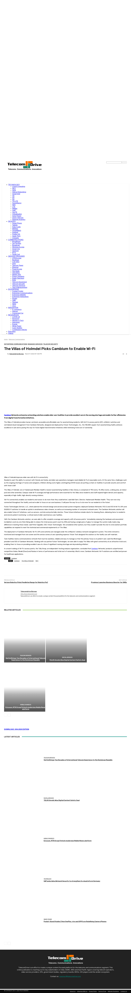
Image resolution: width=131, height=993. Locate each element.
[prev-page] (5, 715)
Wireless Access (18, 247)
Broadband (16, 241)
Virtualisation (17, 214)
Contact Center (17, 291)
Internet (15, 311)
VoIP (14, 210)
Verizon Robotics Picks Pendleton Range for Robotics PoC (26, 582)
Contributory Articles (19, 330)
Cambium (7, 415)
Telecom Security (18, 284)
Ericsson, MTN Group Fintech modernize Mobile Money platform (25, 708)
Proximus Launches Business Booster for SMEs (109, 582)
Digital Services (67, 657)
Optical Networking (19, 192)
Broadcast (16, 245)
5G (13, 199)
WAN (14, 304)
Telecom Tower (17, 265)
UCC (14, 306)
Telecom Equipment (19, 282)
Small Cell (16, 254)
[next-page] (9, 715)
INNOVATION (13, 308)
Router (14, 298)
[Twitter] (28, 599)
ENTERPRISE (13, 289)
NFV (14, 188)
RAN (14, 280)
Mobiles (15, 229)
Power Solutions (18, 276)
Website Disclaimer (113, 991)
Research (15, 319)
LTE (13, 207)
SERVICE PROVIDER (16, 256)
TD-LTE (15, 201)
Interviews (16, 322)
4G (13, 197)
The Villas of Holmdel (28, 561)
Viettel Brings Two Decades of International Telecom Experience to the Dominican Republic (26, 659)
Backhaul (15, 260)
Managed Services (35, 344)
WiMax (14, 208)
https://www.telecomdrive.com (29, 594)
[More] (55, 361)
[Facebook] (21, 599)
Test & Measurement (19, 287)
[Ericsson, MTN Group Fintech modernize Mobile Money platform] (24, 687)
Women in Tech (18, 320)
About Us (72, 991)
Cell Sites (15, 262)
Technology (47, 878)
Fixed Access (17, 269)
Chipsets (15, 238)
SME (14, 300)
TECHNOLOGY (14, 185)
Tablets (15, 225)
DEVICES (12, 221)
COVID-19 (16, 317)
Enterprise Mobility (19, 295)
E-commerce (16, 309)
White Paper (16, 326)
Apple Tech (16, 236)
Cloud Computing (18, 186)
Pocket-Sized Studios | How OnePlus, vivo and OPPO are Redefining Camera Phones (75, 921)
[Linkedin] (25, 599)
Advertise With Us (82, 991)
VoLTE (14, 212)
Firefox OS (16, 234)
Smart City (16, 249)
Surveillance (16, 203)
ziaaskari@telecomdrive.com (70, 976)
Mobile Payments (25, 704)
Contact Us (124, 991)
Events (14, 324)
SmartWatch (16, 230)
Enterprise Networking (20, 297)
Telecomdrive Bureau (16, 354)
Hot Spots (15, 271)
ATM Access (16, 258)
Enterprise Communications (22, 293)
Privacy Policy (93, 991)
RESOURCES (13, 315)
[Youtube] (32, 599)
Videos (10, 333)
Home (6, 339)
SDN (14, 190)
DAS (14, 263)
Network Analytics (18, 219)
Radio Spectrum (18, 278)
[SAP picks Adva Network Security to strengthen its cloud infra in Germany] (23, 880)
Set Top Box (16, 243)
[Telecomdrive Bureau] (5, 353)
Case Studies (17, 328)
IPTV (14, 252)
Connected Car (17, 313)
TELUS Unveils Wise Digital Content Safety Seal (67, 660)
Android (15, 232)
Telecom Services (18, 285)
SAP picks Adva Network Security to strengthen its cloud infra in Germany (72, 881)
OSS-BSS (16, 273)
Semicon (15, 251)
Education (12, 331)
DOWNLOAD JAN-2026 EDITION (16, 729)
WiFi (14, 205)
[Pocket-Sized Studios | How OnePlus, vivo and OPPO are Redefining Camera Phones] (23, 921)
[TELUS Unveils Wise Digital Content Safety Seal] (66, 637)
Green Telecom (17, 218)
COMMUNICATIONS (15, 240)
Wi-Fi (37, 561)
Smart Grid (16, 194)
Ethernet (15, 267)
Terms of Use (102, 991)
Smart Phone (17, 223)
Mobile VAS (16, 274)
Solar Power (16, 216)
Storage (15, 302)
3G (13, 196)
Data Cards (16, 227)
